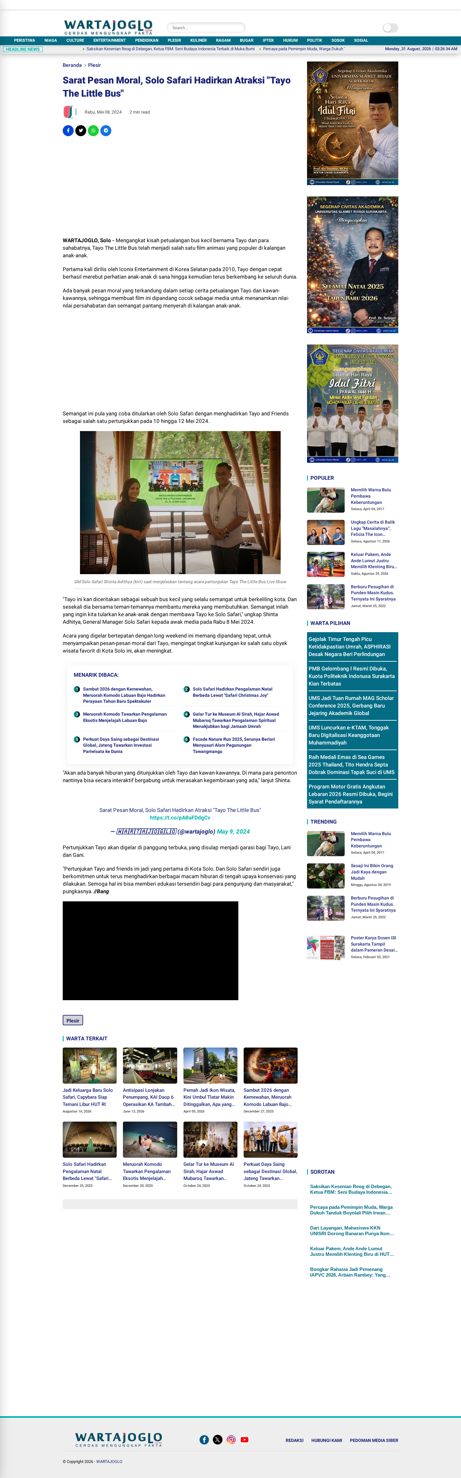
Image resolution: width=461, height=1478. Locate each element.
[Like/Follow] (204, 1444)
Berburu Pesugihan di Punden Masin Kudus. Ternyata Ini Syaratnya (373, 592)
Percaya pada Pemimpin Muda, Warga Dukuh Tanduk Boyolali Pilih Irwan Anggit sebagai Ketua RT (312, 48)
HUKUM (290, 40)
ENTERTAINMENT (109, 40)
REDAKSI (295, 1440)
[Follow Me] (217, 1444)
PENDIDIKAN (146, 40)
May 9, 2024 (233, 831)
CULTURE (75, 40)
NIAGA (51, 40)
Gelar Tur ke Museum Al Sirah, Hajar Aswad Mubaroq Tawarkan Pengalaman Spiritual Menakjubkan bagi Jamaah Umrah (236, 720)
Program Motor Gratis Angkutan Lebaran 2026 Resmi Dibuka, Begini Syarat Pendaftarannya (351, 794)
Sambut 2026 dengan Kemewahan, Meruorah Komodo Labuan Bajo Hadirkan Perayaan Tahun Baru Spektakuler (124, 695)
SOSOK (338, 40)
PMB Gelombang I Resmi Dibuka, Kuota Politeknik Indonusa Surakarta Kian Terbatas (352, 676)
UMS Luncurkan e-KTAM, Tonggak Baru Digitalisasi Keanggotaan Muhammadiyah (349, 735)
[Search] (239, 27)
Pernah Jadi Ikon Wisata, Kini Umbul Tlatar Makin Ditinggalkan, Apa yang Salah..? (209, 1097)
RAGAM (223, 40)
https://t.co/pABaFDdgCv (180, 817)
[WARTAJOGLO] (108, 33)
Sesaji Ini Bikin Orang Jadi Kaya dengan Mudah (372, 871)
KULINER (198, 40)
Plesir (94, 65)
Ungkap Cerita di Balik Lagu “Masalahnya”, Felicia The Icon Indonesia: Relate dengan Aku (373, 529)
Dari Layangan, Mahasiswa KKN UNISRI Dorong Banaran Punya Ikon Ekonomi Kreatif (349, 1230)
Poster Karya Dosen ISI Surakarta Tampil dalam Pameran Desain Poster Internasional (374, 944)
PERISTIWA (24, 40)
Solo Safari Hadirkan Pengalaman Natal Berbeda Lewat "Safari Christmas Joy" (233, 692)
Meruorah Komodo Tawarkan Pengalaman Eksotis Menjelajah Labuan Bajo (125, 717)
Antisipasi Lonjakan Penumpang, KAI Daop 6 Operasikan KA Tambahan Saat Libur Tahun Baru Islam (150, 1097)
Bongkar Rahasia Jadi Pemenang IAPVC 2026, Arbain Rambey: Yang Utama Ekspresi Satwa (348, 1272)
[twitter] (80, 130)
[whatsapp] (93, 130)
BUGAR (246, 40)
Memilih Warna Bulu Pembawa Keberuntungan (371, 495)
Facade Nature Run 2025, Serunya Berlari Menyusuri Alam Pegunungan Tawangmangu (234, 745)
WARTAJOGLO (109, 1461)
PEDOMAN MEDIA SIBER (374, 1440)
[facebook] (68, 130)
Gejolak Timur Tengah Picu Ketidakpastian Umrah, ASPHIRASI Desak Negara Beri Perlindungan (350, 646)
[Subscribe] (244, 1444)
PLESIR (174, 40)
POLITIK (314, 40)
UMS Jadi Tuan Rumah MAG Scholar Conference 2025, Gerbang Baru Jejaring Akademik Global (351, 705)
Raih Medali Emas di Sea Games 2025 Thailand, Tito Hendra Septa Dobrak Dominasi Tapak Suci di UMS (352, 764)
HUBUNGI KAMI (326, 1440)
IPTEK (268, 40)
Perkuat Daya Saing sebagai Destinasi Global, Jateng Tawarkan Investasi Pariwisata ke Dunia (121, 745)
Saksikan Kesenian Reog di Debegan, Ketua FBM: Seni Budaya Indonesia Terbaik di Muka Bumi (134, 48)
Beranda (72, 65)
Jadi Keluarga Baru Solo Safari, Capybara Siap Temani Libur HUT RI (88, 1097)
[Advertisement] (180, 186)
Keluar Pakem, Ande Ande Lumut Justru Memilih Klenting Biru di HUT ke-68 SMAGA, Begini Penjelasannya (373, 561)
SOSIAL (361, 40)
